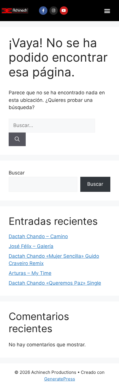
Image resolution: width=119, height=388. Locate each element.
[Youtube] (64, 10)
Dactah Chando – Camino (38, 236)
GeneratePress (59, 379)
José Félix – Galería (31, 246)
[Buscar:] (52, 125)
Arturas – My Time (30, 273)
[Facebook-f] (43, 10)
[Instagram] (53, 10)
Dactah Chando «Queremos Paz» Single (55, 283)
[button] (107, 10)
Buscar (17, 173)
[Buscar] (17, 139)
